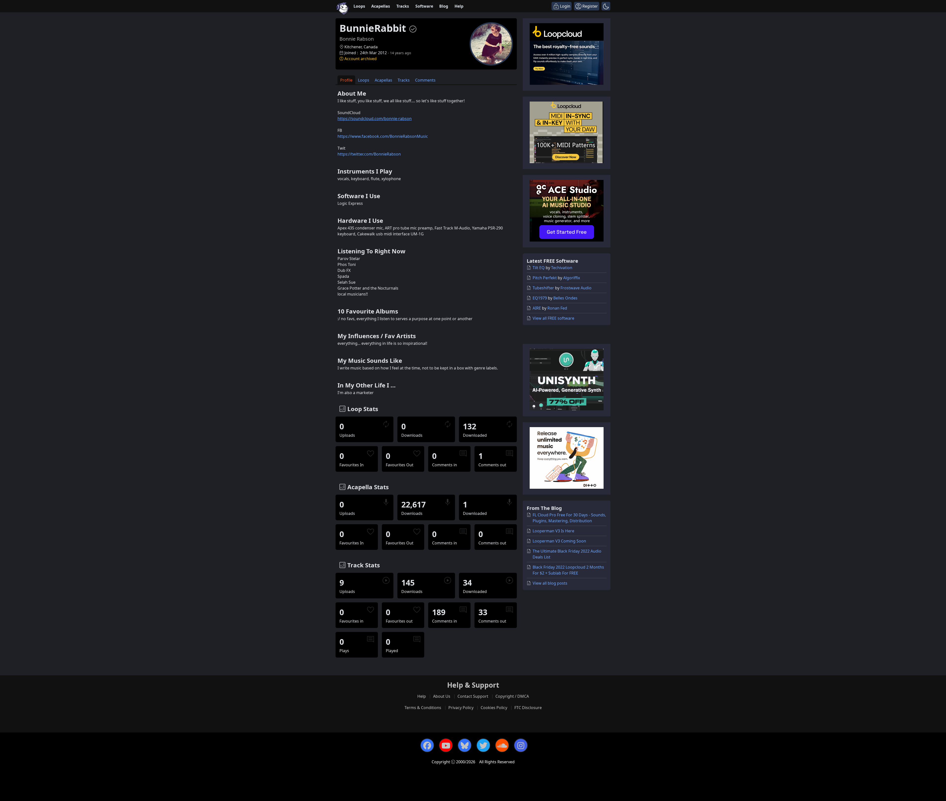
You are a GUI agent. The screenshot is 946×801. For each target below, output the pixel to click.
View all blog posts (550, 583)
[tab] (346, 80)
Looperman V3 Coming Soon (559, 541)
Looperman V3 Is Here (553, 531)
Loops (359, 6)
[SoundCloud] (502, 745)
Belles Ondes (565, 298)
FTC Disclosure (528, 707)
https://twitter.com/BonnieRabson (369, 154)
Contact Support (472, 696)
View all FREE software (553, 318)
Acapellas (380, 6)
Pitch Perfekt (545, 277)
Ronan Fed (557, 308)
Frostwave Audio (575, 288)
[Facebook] (427, 745)
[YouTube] (446, 745)
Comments (425, 80)
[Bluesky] (465, 745)
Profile (346, 80)
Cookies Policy (494, 707)
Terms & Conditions (423, 707)
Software (424, 6)
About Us (441, 696)
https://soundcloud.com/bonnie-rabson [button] (375, 118)
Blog (443, 6)
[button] (605, 6)
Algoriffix (571, 277)
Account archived (360, 58)
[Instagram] (521, 745)
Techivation (561, 267)
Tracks (402, 6)
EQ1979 (540, 298)
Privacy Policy (460, 707)
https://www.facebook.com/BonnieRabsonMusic (383, 136)
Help (459, 6)
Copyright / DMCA (512, 696)
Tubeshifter (543, 288)
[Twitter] (483, 745)
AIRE (537, 308)
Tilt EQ (539, 267)
